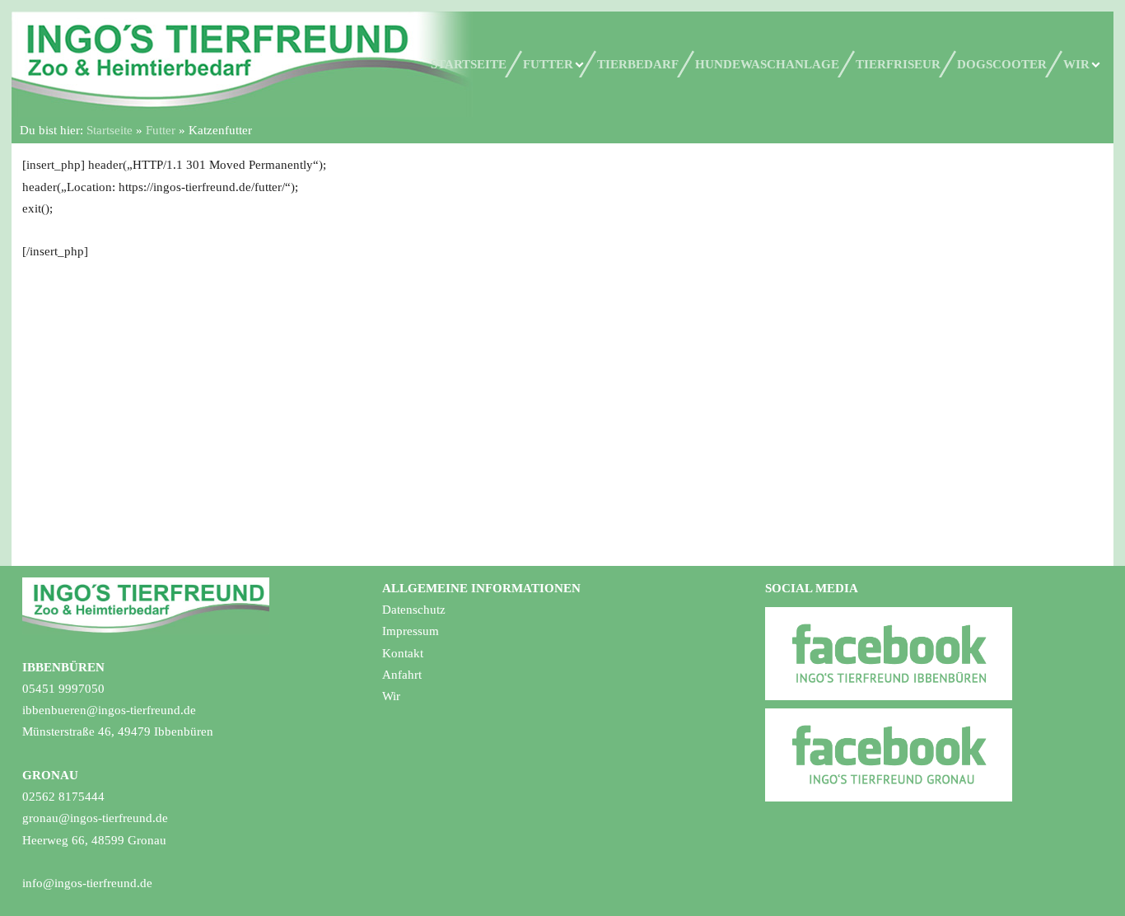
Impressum (410, 631)
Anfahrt (402, 674)
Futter (548, 64)
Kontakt (402, 653)
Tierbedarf (638, 64)
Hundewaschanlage (767, 64)
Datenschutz (414, 609)
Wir (1076, 64)
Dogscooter (1002, 64)
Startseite (468, 64)
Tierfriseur (898, 64)
